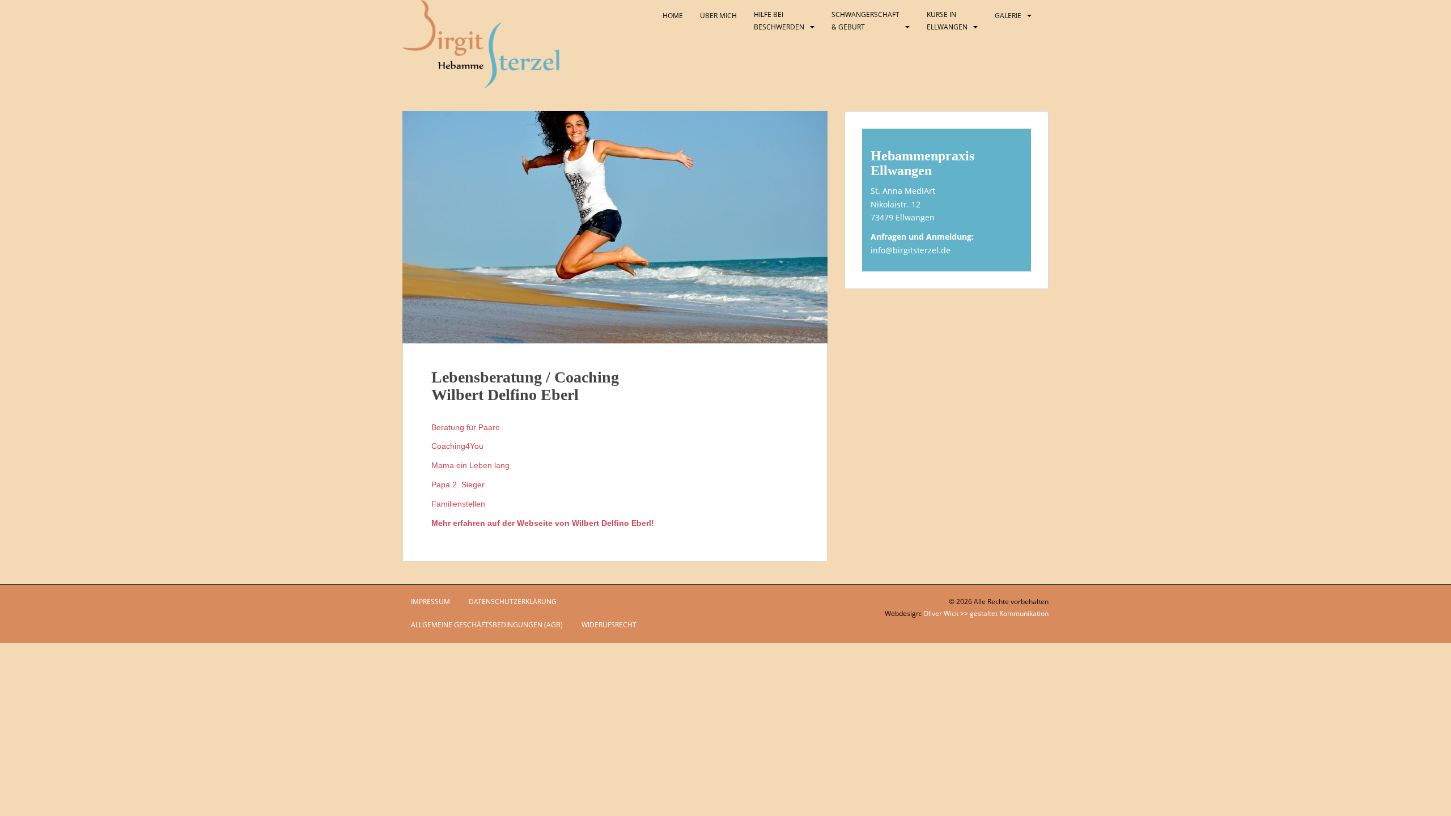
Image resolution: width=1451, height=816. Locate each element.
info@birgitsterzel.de (911, 250)
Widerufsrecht (609, 625)
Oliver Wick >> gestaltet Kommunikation (986, 613)
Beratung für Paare (465, 427)
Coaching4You (457, 445)
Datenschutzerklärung (513, 601)
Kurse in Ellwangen (947, 21)
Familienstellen (458, 503)
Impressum (430, 601)
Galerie (1008, 15)
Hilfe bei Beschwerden (779, 21)
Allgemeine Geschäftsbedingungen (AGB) (487, 625)
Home (673, 15)
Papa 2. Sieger (458, 484)
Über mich (718, 15)
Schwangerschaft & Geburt (865, 21)
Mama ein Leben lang (470, 465)
